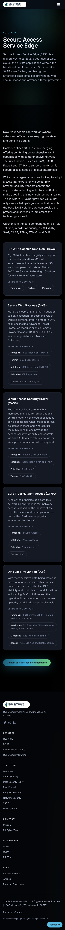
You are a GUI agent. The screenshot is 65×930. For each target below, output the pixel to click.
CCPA (6, 851)
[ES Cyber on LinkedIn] (14, 722)
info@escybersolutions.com (46, 901)
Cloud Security (10, 776)
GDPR (6, 846)
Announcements (11, 873)
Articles (7, 878)
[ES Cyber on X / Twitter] (9, 722)
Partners (7, 912)
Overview (8, 739)
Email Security (10, 787)
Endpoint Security (12, 792)
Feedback (55, 924)
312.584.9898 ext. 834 (15, 901)
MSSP (6, 744)
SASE (6, 803)
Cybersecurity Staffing (15, 755)
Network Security (12, 797)
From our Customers (13, 884)
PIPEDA (7, 857)
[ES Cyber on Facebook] (4, 722)
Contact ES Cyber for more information (27, 662)
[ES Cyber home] (14, 4)
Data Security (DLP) (13, 781)
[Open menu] (59, 4)
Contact (18, 912)
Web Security (10, 808)
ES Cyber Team (11, 830)
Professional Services (14, 749)
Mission (7, 824)
